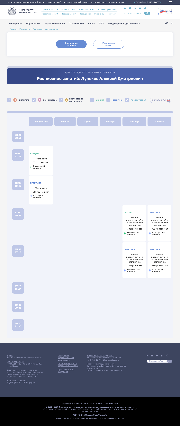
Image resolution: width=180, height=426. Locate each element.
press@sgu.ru (112, 360)
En (172, 23)
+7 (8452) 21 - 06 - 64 (96, 370)
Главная (13, 29)
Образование (33, 23)
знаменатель (48, 99)
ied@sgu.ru (31, 382)
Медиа (91, 23)
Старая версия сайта (107, 9)
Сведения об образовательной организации (66, 357)
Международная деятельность (124, 23)
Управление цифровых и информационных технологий (106, 367)
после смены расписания (74, 100)
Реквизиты (99, 14)
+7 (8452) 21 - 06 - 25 (96, 360)
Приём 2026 (47, 9)
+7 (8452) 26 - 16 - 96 (16, 364)
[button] (158, 8)
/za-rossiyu (166, 11)
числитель (21, 99)
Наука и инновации (55, 23)
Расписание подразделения (45, 29)
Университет (15, 23)
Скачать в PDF (159, 100)
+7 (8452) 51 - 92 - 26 (16, 376)
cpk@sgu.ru (31, 376)
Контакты (112, 14)
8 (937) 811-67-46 (33, 364)
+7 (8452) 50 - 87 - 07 (16, 382)
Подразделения (68, 14)
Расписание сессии (108, 44)
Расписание (24, 29)
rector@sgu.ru (13, 366)
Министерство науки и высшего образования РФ (96, 403)
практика (117, 100)
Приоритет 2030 (86, 9)
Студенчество (76, 23)
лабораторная (138, 100)
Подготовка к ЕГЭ (50, 14)
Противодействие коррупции (66, 370)
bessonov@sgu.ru (114, 370)
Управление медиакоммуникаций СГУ (104, 357)
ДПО (101, 23)
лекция (100, 100)
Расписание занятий (66, 9)
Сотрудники (85, 14)
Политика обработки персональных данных (68, 364)
